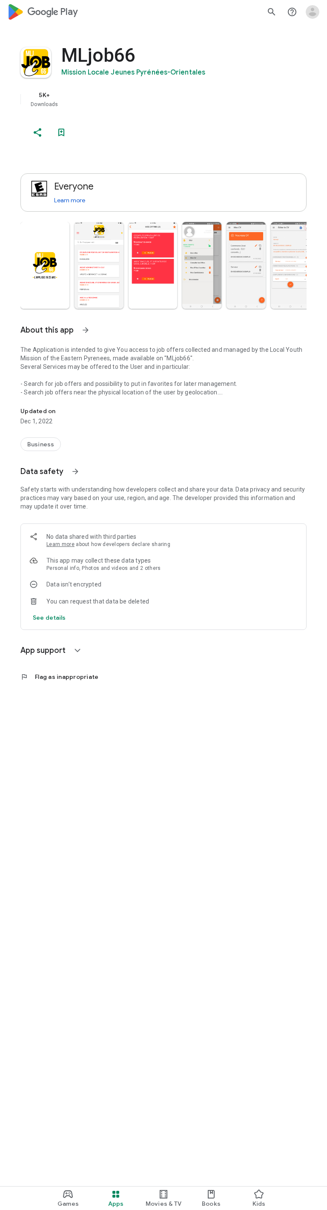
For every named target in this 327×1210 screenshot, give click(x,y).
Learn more (69, 200)
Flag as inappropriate (59, 677)
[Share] (37, 132)
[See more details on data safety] (49, 617)
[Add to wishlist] (61, 132)
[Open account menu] (312, 12)
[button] (44, 265)
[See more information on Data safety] (75, 471)
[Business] (40, 444)
